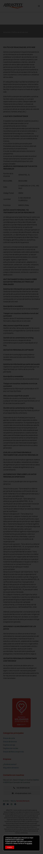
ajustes (29, 843)
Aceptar (9, 847)
